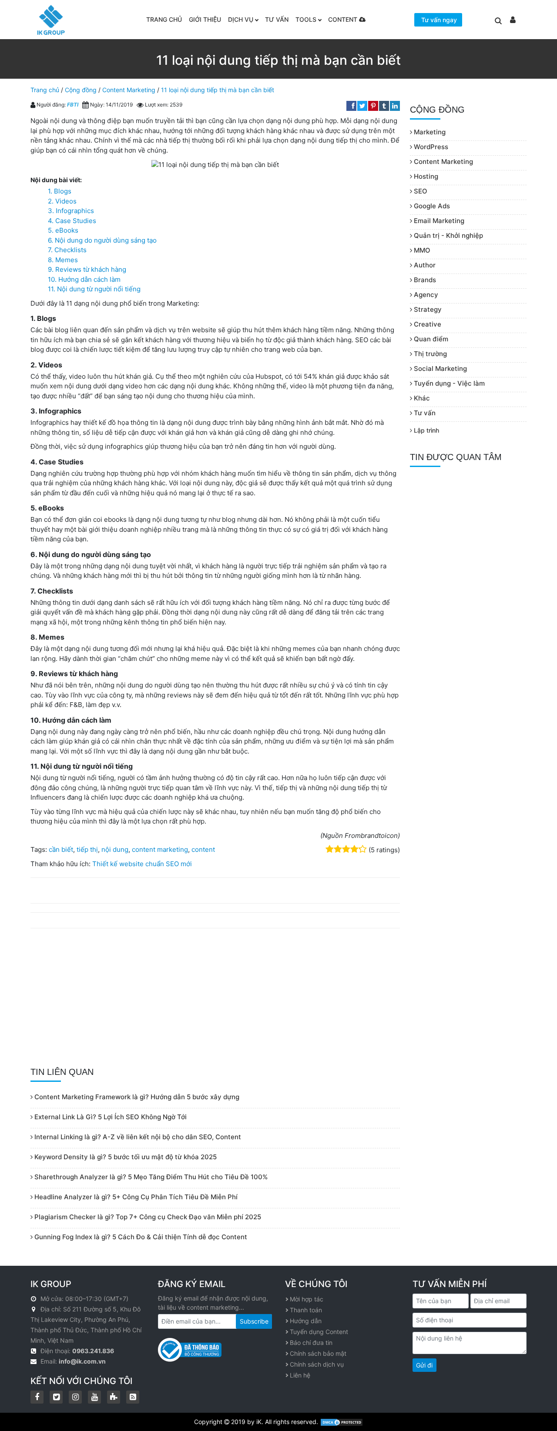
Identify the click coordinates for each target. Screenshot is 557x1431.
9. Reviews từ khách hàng (87, 269)
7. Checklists (67, 250)
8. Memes (63, 260)
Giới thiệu (205, 19)
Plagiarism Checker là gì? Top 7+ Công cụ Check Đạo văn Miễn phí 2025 (147, 1217)
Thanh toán (306, 1310)
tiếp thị (87, 849)
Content (343, 19)
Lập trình (425, 430)
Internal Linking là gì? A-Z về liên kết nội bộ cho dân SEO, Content (137, 1137)
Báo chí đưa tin (311, 1342)
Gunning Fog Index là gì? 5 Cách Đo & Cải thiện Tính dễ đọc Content (140, 1237)
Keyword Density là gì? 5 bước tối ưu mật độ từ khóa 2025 (125, 1157)
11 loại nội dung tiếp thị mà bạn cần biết (217, 89)
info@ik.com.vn (82, 1361)
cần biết (61, 849)
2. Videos (62, 201)
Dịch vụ (240, 19)
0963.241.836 (93, 1350)
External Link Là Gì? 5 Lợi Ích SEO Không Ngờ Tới (110, 1117)
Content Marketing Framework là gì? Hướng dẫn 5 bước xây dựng (136, 1097)
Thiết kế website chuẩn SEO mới (142, 864)
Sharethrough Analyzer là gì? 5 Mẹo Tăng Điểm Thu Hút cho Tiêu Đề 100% (150, 1177)
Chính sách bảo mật (318, 1353)
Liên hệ (300, 1375)
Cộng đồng (81, 89)
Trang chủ (164, 19)
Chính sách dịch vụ (317, 1364)
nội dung (114, 849)
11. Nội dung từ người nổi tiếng (94, 289)
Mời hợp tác (306, 1299)
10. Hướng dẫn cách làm (84, 279)
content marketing (160, 849)
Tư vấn (277, 19)
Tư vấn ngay (439, 19)
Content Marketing (128, 89)
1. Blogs (59, 191)
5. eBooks (63, 230)
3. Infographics (71, 211)
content (203, 849)
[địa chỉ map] (34, 1309)
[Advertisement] (215, 998)
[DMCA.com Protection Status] (341, 1421)
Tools (305, 19)
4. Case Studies (72, 221)
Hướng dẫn (306, 1320)
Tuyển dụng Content (319, 1331)
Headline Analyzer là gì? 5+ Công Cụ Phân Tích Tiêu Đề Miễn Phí (135, 1197)
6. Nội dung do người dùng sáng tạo (102, 240)
